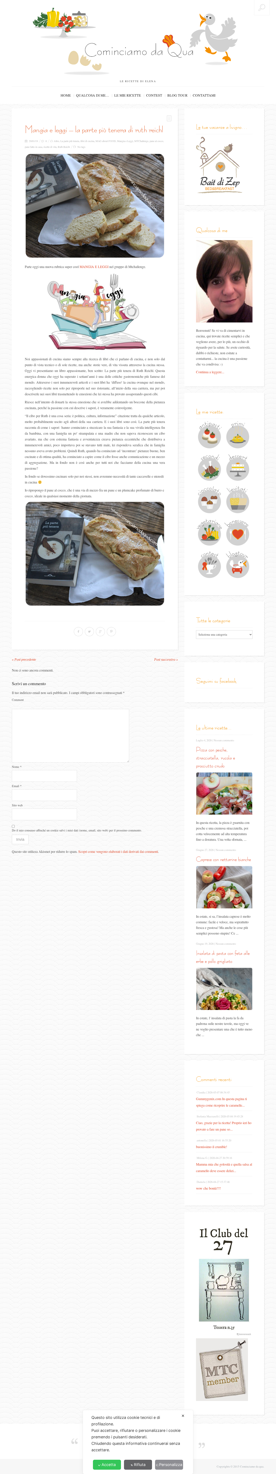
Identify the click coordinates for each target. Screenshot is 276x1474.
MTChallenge (141, 141)
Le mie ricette (127, 95)
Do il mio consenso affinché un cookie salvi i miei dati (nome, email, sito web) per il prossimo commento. (77, 830)
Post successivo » (166, 659)
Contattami (204, 95)
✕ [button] (183, 1415)
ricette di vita (50, 146)
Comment (18, 700)
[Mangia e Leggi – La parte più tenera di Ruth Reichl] (95, 205)
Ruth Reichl (64, 146)
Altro (56, 141)
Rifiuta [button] (140, 1464)
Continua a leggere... (210, 372)
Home (66, 95)
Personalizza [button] (170, 1464)
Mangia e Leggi (125, 141)
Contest (154, 95)
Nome (17, 767)
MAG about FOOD (106, 141)
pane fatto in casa (33, 146)
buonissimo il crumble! (211, 1146)
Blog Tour (177, 95)
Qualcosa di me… (92, 95)
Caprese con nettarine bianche (223, 859)
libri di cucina (87, 141)
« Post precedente (24, 659)
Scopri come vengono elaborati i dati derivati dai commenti (118, 851)
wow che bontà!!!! (208, 1188)
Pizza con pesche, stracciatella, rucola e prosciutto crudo (215, 757)
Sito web (17, 805)
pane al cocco (156, 141)
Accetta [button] (109, 1464)
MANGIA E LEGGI (94, 266)
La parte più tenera (69, 141)
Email (17, 786)
